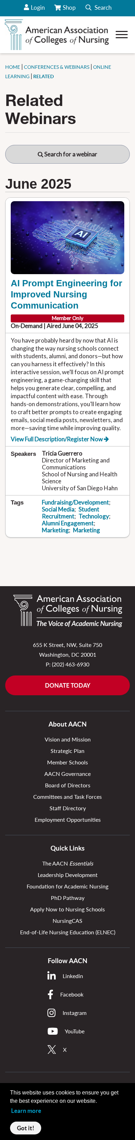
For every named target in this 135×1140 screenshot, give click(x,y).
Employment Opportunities (68, 819)
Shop (70, 10)
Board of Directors (67, 785)
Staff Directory (68, 808)
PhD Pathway (67, 897)
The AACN (67, 863)
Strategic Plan (67, 750)
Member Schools (67, 762)
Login (38, 7)
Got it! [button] (25, 1128)
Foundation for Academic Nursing (67, 886)
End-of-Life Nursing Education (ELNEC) (67, 932)
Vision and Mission (68, 739)
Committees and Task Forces (67, 796)
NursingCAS (67, 920)
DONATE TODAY (67, 685)
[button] (98, 8)
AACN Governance (67, 773)
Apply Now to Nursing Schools (67, 909)
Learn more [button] (26, 1110)
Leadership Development (68, 874)
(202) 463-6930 (70, 664)
